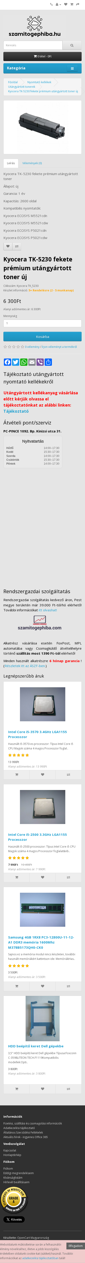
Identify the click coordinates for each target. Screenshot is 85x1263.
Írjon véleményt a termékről (59, 347)
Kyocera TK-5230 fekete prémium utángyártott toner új (43, 91)
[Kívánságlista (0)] (65, 4)
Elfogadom (76, 1246)
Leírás (11, 163)
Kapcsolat (9, 1150)
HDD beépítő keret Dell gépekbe (35, 1046)
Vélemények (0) (32, 163)
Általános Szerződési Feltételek (23, 1132)
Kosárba (42, 336)
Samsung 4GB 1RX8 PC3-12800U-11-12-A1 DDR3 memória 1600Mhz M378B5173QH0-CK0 (41, 942)
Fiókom (8, 1168)
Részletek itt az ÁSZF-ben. (25, 665)
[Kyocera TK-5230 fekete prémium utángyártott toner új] (42, 127)
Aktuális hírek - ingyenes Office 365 (25, 1137)
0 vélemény (32, 347)
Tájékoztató (16, 411)
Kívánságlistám (12, 1178)
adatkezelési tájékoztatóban (40, 1258)
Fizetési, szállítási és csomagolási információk (32, 1123)
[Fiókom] (58, 4)
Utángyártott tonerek (21, 87)
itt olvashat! (48, 610)
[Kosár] (71, 4)
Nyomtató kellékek (39, 82)
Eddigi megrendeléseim (18, 1173)
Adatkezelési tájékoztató (19, 1128)
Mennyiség (10, 316)
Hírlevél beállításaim (16, 1182)
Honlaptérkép (12, 1155)
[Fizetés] (77, 4)
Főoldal (13, 82)
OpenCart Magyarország (33, 1238)
